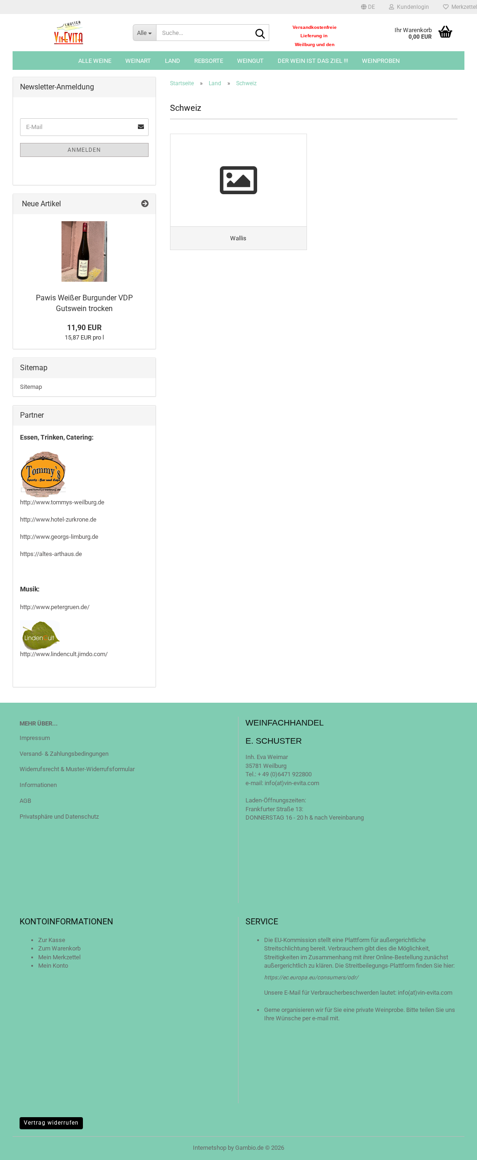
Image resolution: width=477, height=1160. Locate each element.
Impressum (35, 737)
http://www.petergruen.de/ (54, 607)
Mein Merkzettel (59, 957)
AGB (25, 800)
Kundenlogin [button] (411, 7)
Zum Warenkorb (59, 948)
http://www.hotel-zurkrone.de (58, 519)
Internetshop (209, 1147)
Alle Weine (94, 60)
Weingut (250, 60)
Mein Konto (53, 965)
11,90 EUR (84, 327)
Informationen (38, 784)
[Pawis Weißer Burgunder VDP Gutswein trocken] (84, 251)
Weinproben (381, 60)
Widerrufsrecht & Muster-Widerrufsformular (77, 769)
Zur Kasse (51, 939)
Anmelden (84, 150)
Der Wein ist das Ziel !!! (313, 60)
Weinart (138, 60)
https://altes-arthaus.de (51, 553)
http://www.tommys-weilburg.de (62, 502)
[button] (368, 7)
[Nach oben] (451, 1146)
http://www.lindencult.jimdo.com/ (64, 654)
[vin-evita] (69, 32)
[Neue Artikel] (145, 204)
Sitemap (31, 386)
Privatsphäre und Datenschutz (59, 816)
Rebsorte (208, 60)
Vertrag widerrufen (51, 1122)
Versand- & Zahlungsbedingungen (64, 753)
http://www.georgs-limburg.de (59, 536)
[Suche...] (260, 33)
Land (172, 60)
